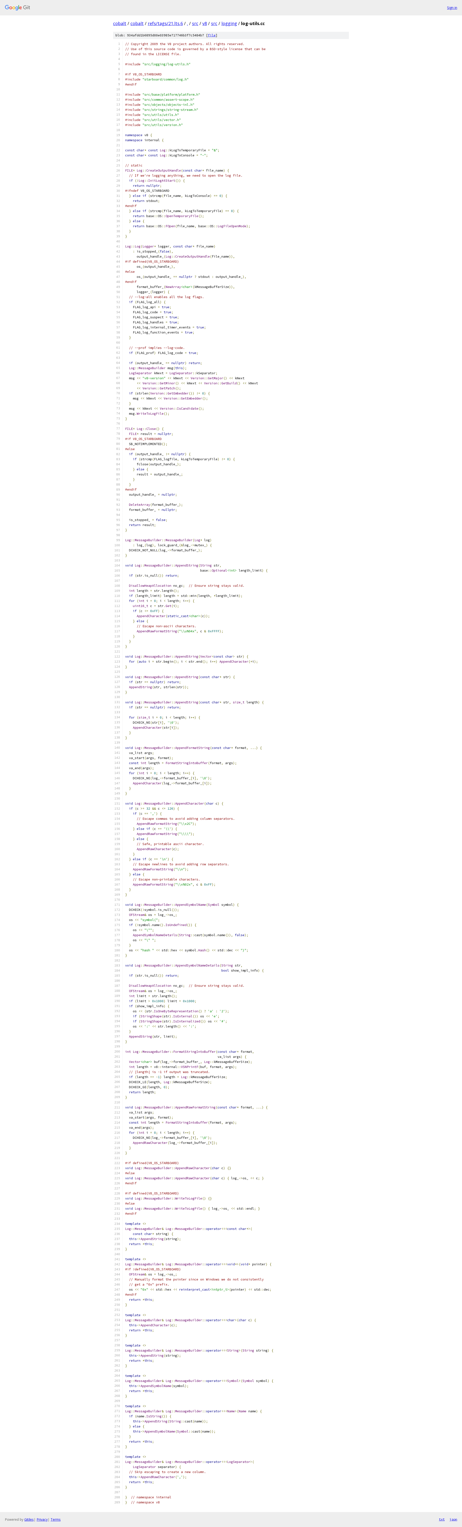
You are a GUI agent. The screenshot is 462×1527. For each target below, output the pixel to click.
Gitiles (29, 1519)
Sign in (452, 7)
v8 (204, 23)
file (212, 35)
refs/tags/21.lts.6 (165, 23)
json (453, 1519)
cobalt (119, 23)
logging (229, 23)
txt (442, 1519)
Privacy (42, 1519)
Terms (56, 1519)
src (195, 23)
